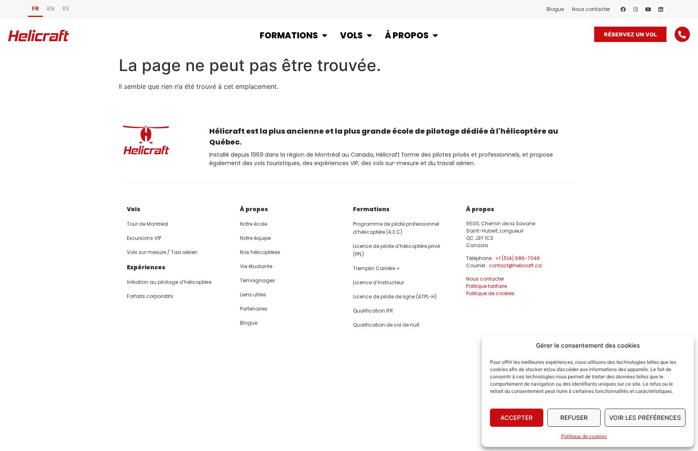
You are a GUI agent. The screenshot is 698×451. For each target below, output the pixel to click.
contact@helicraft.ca (515, 265)
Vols (351, 35)
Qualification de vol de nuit (386, 324)
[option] (51, 9)
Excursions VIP (144, 238)
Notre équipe (255, 238)
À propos (407, 35)
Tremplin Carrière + (376, 268)
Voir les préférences (645, 418)
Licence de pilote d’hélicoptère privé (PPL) (396, 250)
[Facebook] (623, 9)
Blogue (555, 9)
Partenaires (253, 308)
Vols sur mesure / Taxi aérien (162, 252)
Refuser (574, 418)
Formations (289, 35)
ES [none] (66, 8)
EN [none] (51, 8)
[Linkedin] (661, 9)
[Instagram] (636, 9)
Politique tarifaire (486, 286)
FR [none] (35, 8)
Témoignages (257, 280)
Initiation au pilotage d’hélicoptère (169, 282)
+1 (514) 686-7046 (517, 258)
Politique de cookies (584, 436)
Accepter (516, 418)
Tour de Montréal (147, 223)
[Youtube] (648, 9)
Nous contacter (591, 9)
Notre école (253, 223)
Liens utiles (253, 294)
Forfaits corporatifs (150, 296)
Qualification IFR (373, 310)
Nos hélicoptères (260, 252)
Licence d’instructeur (378, 282)
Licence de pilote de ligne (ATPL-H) (395, 296)
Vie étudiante (256, 266)
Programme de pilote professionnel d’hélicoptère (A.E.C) (396, 227)
